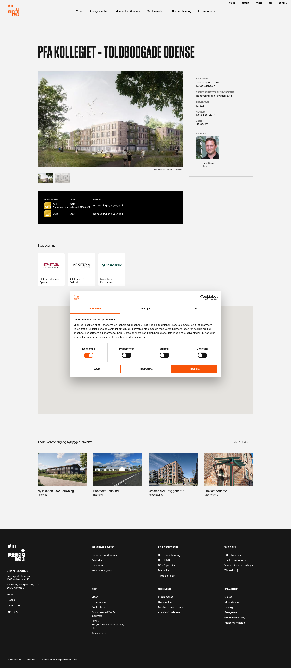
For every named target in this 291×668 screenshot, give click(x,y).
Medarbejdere (232, 602)
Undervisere (99, 565)
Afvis (97, 368)
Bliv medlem (165, 602)
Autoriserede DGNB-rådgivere (103, 614)
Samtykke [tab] (95, 308)
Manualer (163, 570)
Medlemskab (165, 597)
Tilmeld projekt (166, 575)
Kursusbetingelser (102, 570)
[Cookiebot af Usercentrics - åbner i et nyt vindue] (203, 297)
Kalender (97, 560)
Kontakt (11, 594)
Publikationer (99, 607)
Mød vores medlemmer (171, 607)
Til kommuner (99, 633)
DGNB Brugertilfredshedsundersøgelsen (108, 624)
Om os (228, 597)
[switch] (126, 355)
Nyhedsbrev (14, 605)
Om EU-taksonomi (235, 560)
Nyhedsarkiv (99, 602)
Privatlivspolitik (14, 660)
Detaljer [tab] (145, 308)
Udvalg (228, 607)
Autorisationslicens (169, 612)
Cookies (31, 660)
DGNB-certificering (169, 555)
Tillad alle (194, 368)
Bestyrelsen (231, 612)
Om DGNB (164, 560)
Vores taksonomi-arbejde (239, 565)
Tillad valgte (145, 368)
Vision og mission (234, 622)
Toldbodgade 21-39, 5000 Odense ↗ (207, 84)
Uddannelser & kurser (104, 555)
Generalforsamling (234, 617)
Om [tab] (196, 308)
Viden (95, 597)
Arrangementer (99, 11)
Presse (11, 600)
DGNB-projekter (167, 565)
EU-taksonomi (232, 555)
